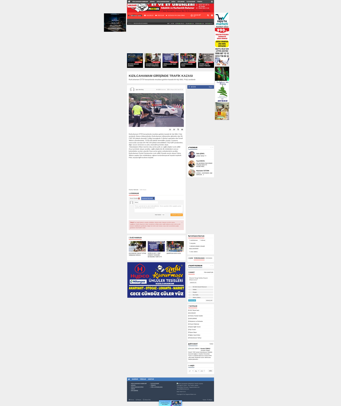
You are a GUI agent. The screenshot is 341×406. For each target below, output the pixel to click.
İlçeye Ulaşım (193, 332)
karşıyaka (192, 243)
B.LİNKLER (193, 313)
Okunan (208, 258)
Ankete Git (193, 282)
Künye (132, 399)
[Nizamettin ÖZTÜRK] (191, 172)
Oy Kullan (192, 300)
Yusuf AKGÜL (200, 161)
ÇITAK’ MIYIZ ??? (201, 156)
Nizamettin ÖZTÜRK (202, 170)
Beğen (211, 87)
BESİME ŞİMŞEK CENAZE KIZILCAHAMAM (197, 247)
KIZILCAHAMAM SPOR (163, 1)
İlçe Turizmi (193, 329)
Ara (210, 371)
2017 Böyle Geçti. (194, 310)
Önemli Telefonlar (194, 324)
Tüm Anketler (208, 272)
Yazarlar (193, 147)
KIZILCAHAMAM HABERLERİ (140, 1)
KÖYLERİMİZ (181, 1)
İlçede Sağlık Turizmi (195, 326)
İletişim (139, 399)
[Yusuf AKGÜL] (191, 163)
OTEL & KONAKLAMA (157, 387)
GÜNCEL (152, 1)
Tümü (211, 344)
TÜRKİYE (199, 1)
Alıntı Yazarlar (196, 266)
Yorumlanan (199, 258)
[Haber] (129, 2)
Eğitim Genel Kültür (195, 335)
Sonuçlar (209, 300)
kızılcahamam (194, 240)
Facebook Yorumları (147, 198)
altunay (203, 240)
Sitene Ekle (147, 399)
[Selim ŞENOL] (191, 154)
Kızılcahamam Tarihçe (195, 338)
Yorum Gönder (134, 198)
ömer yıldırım (194, 251)
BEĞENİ (193, 87)
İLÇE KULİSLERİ (191, 1)
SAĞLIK (173, 1)
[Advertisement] (170, 39)
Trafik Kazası (143, 189)
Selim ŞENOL (200, 153)
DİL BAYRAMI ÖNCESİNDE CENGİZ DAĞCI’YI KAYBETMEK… (204, 165)
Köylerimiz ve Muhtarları (196, 321)
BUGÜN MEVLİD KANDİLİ (141, 23)
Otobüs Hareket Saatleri (196, 315)
